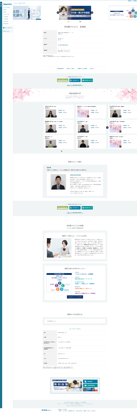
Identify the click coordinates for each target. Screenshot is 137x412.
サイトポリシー (59, 403)
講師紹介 (4, 12)
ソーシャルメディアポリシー (88, 403)
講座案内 (4, 9)
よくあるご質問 (66, 402)
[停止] (68, 21)
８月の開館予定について (51, 321)
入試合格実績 (5, 16)
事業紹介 (60, 410)
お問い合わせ (72, 402)
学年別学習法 (5, 21)
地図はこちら (60, 33)
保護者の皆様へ (6, 23)
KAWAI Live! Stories (79, 410)
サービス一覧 (65, 410)
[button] (58, 12)
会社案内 (76, 402)
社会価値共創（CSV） (71, 410)
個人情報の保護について (78, 403)
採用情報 (84, 410)
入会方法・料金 (6, 14)
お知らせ (88, 410)
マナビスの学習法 (6, 7)
